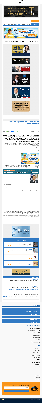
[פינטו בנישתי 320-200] (21, 106)
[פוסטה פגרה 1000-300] (21, 33)
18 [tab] (15, 296)
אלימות (38, 359)
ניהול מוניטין (37, 379)
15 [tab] (19, 296)
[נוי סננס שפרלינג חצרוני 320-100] (21, 272)
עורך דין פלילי (37, 339)
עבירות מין (28, 263)
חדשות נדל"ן (37, 350)
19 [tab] (14, 296)
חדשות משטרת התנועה (36, 355)
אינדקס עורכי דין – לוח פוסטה (35, 328)
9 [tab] (27, 296)
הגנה (29, 256)
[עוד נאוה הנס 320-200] (21, 50)
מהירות (31, 256)
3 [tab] (35, 296)
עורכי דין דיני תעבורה (36, 332)
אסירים (31, 263)
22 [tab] (10, 296)
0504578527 (30, 245)
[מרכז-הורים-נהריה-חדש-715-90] (21, 173)
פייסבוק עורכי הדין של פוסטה (31, 311)
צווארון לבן (34, 24)
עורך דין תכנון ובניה (36, 337)
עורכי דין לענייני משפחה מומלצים (34, 330)
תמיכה (24, 256)
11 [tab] (25, 296)
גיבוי (26, 256)
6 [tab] (31, 296)
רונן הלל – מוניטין (29, 249)
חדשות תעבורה (37, 354)
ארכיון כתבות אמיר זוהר (36, 362)
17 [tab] (17, 296)
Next (4, 296)
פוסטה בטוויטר (34, 317)
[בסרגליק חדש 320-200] (21, 79)
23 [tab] (9, 296)
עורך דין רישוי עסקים (36, 335)
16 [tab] (18, 296)
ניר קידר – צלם (29, 243)
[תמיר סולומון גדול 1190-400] (21, 11)
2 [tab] (36, 296)
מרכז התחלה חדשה (28, 262)
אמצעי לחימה (37, 361)
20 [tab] (13, 296)
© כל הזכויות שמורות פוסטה (35, 399)
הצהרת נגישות (37, 374)
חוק (39, 366)
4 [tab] (34, 296)
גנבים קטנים (37, 364)
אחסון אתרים (30, 255)
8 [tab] (29, 296)
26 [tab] (5, 296)
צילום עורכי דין (30, 244)
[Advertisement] (21, 199)
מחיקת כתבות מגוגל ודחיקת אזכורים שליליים (25, 250)
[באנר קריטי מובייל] (21, 69)
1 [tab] (38, 296)
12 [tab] (23, 296)
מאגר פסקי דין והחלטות (36, 342)
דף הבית (36, 41)
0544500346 (30, 264)
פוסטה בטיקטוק (34, 314)
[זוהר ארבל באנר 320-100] (21, 61)
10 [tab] (26, 296)
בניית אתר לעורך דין (7, 400)
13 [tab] (22, 296)
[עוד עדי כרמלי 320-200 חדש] (21, 92)
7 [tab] (30, 296)
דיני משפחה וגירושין (36, 352)
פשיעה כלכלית (31, 41)
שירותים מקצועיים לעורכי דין (23, 244)
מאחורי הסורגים (37, 368)
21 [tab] (11, 296)
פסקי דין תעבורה (37, 357)
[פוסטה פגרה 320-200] (30, 163)
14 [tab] (21, 296)
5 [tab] (32, 296)
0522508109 (30, 252)
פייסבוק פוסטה (34, 308)
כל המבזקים (34, 21)
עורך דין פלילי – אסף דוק (35, 340)
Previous (6, 296)
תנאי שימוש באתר (37, 377)
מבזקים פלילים (37, 348)
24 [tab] (8, 296)
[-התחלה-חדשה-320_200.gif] (21, 231)
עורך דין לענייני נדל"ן (36, 334)
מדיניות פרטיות (37, 375)
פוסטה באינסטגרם (33, 319)
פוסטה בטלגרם (34, 322)
